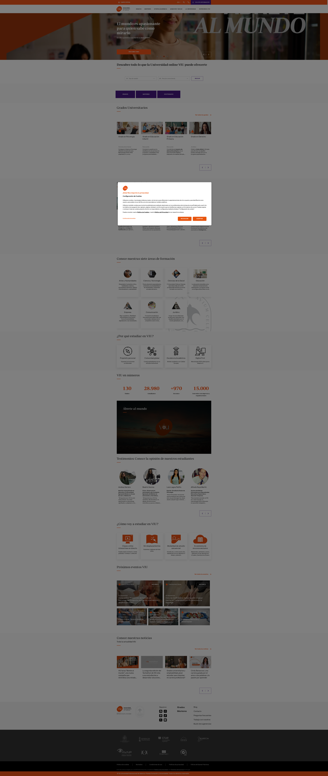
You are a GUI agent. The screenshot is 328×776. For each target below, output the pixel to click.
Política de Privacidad (161, 212)
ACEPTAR (199, 218)
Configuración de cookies (129, 218)
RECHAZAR (184, 218)
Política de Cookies (143, 212)
